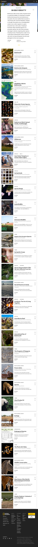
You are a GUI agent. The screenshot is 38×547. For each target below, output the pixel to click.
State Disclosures (26, 542)
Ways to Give (24, 516)
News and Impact (13, 521)
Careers (24, 520)
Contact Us (13, 523)
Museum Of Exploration (19, 523)
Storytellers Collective (19, 529)
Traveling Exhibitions (19, 532)
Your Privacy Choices (30, 543)
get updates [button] (31, 517)
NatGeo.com (13, 518)
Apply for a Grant (24, 518)
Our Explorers (18, 516)
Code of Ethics (19, 542)
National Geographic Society (13, 516)
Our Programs (18, 518)
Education (18, 520)
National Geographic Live (19, 526)
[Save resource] (33, 10)
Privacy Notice (23, 543)
